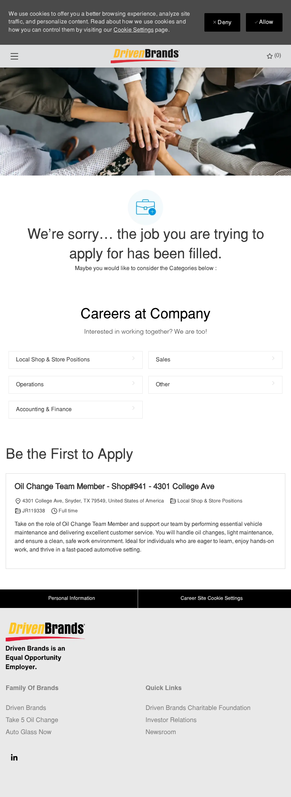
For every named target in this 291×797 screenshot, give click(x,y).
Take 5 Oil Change (32, 720)
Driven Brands (26, 708)
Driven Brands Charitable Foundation (198, 708)
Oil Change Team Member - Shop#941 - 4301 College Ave (114, 487)
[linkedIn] (14, 757)
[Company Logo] (146, 56)
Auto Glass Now (28, 732)
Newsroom (161, 732)
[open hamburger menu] (14, 56)
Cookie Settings (134, 30)
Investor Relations (171, 720)
